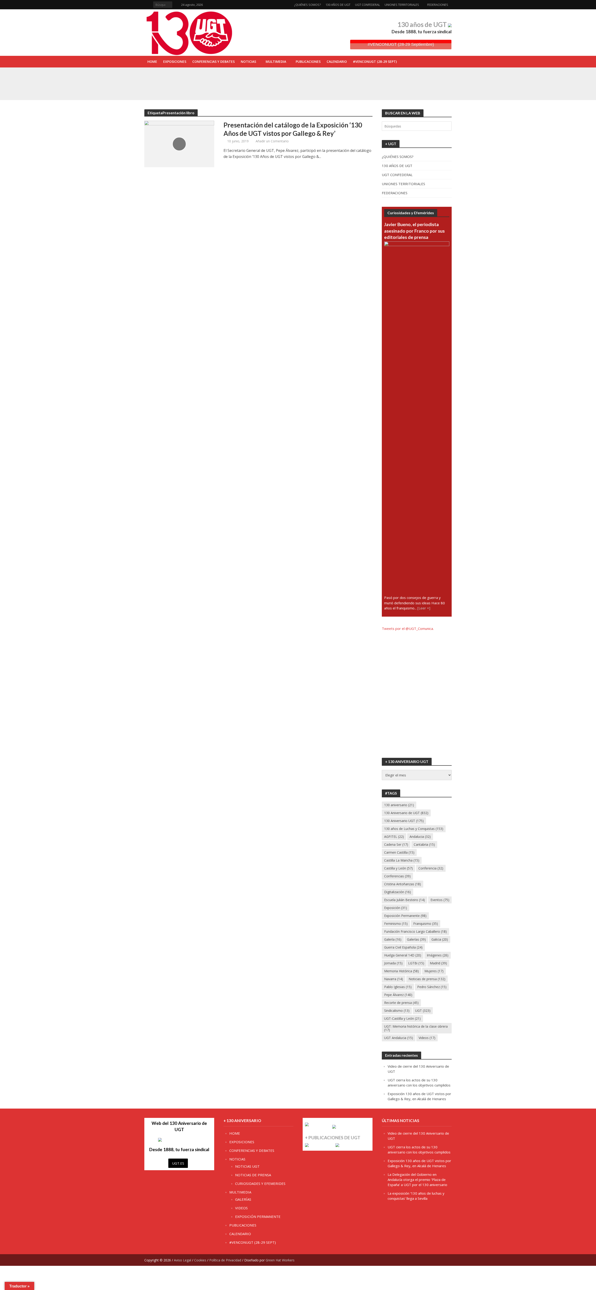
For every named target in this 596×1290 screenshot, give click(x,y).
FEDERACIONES (437, 5)
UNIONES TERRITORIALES (402, 5)
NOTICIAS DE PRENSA (253, 1175)
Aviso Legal (182, 1260)
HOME (152, 61)
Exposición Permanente (405, 915)
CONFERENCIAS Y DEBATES (213, 61)
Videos (427, 1038)
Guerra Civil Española (403, 947)
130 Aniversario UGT (404, 821)
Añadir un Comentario (272, 141)
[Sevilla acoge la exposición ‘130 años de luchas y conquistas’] (176, 88)
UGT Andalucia (398, 1038)
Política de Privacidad (225, 1260)
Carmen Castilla (399, 852)
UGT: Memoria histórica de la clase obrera (416, 1028)
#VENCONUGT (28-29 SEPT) (375, 61)
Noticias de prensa (427, 979)
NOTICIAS (248, 61)
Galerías (416, 939)
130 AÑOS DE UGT (337, 5)
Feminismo (396, 923)
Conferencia (430, 868)
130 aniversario (399, 805)
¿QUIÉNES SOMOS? (307, 5)
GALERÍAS (243, 1199)
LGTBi (416, 963)
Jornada (393, 963)
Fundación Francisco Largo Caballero (415, 931)
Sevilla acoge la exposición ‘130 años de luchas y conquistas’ (252, 88)
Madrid (438, 963)
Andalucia (420, 836)
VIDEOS (241, 1208)
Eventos (439, 900)
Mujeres (434, 971)
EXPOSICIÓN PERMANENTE (258, 1216)
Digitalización (397, 892)
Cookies (200, 1260)
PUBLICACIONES (308, 61)
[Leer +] (423, 608)
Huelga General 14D (402, 955)
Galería (392, 939)
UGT (422, 1010)
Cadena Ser (396, 844)
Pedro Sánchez (432, 987)
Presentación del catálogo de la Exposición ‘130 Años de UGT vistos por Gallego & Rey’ (293, 129)
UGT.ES (178, 1163)
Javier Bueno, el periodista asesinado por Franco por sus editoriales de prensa (414, 231)
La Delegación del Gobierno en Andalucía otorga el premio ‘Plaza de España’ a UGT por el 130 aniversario (417, 1179)
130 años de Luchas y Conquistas (413, 828)
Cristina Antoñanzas (402, 884)
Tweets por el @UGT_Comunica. (408, 628)
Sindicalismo (397, 1010)
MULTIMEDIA (276, 61)
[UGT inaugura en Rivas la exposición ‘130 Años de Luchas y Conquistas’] (176, 77)
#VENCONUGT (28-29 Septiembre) (401, 44)
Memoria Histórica (401, 971)
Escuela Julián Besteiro (404, 900)
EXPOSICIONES (174, 61)
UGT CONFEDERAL (367, 5)
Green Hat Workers (280, 1260)
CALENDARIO (337, 61)
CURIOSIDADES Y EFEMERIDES (260, 1183)
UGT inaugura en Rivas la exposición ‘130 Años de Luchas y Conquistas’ (259, 77)
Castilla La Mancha (401, 860)
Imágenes (437, 955)
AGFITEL (394, 836)
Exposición (395, 908)
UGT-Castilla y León (402, 1018)
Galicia (439, 939)
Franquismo (425, 923)
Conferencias (397, 876)
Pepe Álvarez (398, 995)
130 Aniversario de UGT (406, 813)
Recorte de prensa (401, 1002)
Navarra (393, 979)
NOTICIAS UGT (247, 1166)
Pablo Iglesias (398, 987)
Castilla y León (398, 868)
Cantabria (424, 844)
